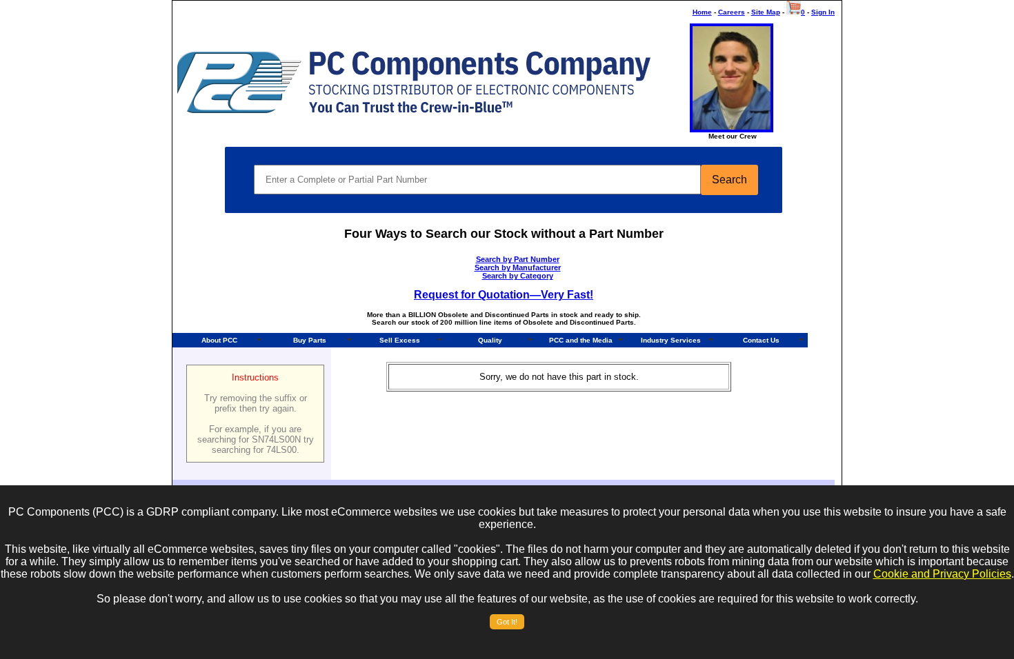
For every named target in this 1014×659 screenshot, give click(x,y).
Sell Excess (399, 340)
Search (729, 179)
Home (702, 12)
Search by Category (517, 276)
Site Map (765, 12)
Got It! (507, 622)
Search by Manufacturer (518, 267)
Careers (731, 12)
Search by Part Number (517, 259)
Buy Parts (309, 340)
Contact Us (761, 340)
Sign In (823, 12)
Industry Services (671, 340)
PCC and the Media (581, 340)
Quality (490, 340)
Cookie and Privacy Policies (942, 574)
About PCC (219, 340)
